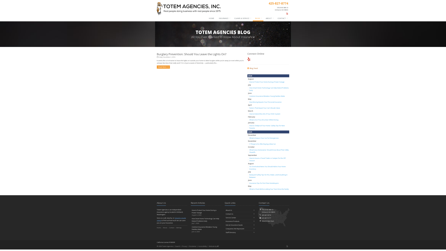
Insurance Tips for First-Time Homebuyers (264, 183)
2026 (250, 76)
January (251, 123)
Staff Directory (231, 232)
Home (211, 18)
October (251, 147)
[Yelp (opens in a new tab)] (287, 13)
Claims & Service (242, 18)
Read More (162, 67)
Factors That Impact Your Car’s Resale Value (264, 108)
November (252, 141)
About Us (229, 210)
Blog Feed (254, 68)
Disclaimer (192, 246)
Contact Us (229, 214)
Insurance (224, 18)
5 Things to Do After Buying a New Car (262, 144)
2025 (250, 132)
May (249, 99)
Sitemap (179, 228)
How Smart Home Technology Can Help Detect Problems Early (205, 221)
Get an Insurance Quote (234, 225)
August (251, 79)
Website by (214, 246)
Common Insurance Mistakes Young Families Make (267, 96)
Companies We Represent (235, 229)
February (251, 117)
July (249, 85)
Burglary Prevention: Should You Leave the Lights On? (191, 54)
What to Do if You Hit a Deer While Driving (263, 120)
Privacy (184, 246)
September (252, 155)
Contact (283, 18)
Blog (258, 18)
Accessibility (202, 246)
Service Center (231, 218)
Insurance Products (232, 221)
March (250, 111)
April (250, 105)
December (252, 135)
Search (177, 246)
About (270, 18)
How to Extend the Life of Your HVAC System (264, 114)
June (250, 93)
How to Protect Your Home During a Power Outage (266, 82)
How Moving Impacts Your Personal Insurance (265, 102)
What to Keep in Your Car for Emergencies (264, 138)
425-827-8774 (266, 215)
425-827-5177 (266, 218)
